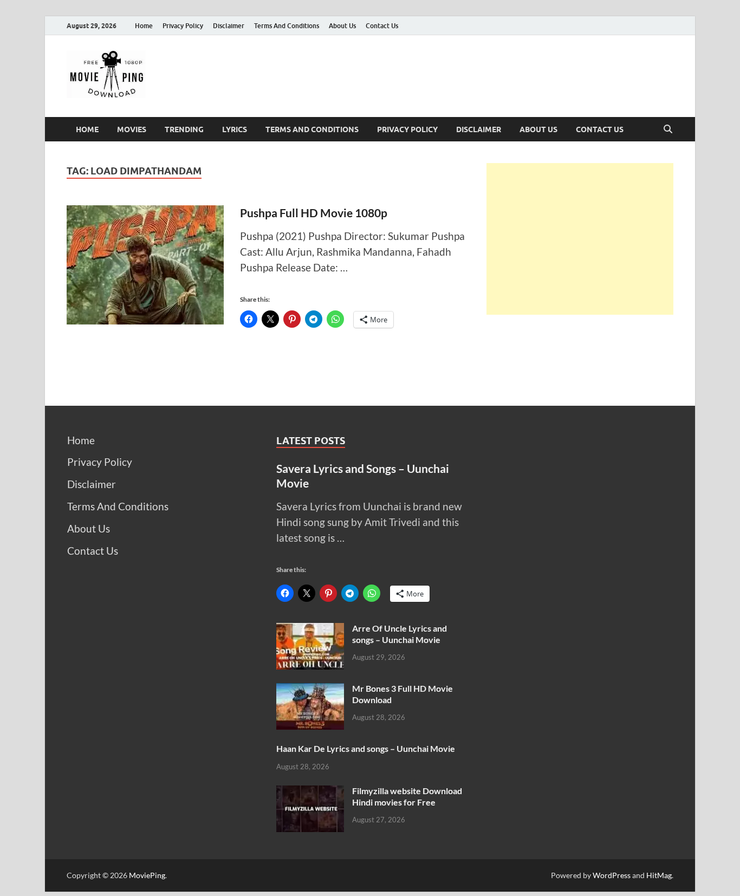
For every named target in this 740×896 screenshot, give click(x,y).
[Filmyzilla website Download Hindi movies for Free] (310, 793)
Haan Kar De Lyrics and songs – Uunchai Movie (365, 748)
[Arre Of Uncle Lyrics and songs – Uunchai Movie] (310, 630)
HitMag (659, 875)
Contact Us (382, 26)
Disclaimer (228, 26)
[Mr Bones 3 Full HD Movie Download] (310, 690)
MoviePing (147, 875)
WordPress (612, 875)
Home (144, 26)
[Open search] (668, 129)
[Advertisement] (579, 239)
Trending (184, 129)
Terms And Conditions (286, 26)
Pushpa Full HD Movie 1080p (313, 212)
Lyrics (234, 129)
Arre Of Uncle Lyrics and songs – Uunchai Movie (399, 634)
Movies (131, 129)
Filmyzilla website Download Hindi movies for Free (407, 796)
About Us (342, 26)
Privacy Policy (183, 26)
